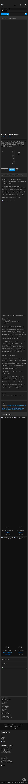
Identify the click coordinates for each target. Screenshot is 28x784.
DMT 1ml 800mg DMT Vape (6, 748)
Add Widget (14, 728)
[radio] (13, 151)
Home (2, 18)
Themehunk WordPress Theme (20, 782)
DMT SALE (6, 782)
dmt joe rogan (16, 407)
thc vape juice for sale (5, 749)
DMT (6, 187)
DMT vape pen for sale (5, 747)
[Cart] (26, 5)
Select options (8, 654)
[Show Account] (20, 5)
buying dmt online (15, 405)
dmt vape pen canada (5, 751)
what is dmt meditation (18, 409)
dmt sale (5, 408)
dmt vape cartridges (18, 408)
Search (4, 10)
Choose (4, 151)
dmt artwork (21, 405)
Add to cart (12, 169)
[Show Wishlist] (15, 5)
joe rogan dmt (10, 409)
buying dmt (9, 405)
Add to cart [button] (8, 534)
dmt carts (5, 18)
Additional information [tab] (16, 175)
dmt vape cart (10, 408)
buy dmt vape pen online (6, 752)
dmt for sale (10, 407)
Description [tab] (4, 175)
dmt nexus (21, 407)
